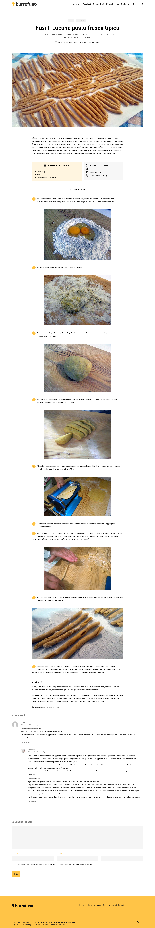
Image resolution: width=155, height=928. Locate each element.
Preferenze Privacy (41, 925)
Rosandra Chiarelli (65, 42)
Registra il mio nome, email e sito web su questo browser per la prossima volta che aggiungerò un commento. (54, 865)
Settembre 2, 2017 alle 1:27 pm (30, 725)
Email (59, 854)
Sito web (104, 854)
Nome (15, 854)
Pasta (71, 21)
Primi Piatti (81, 21)
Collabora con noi (110, 905)
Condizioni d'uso (94, 905)
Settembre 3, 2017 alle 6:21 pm (37, 752)
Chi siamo (83, 905)
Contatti (121, 905)
